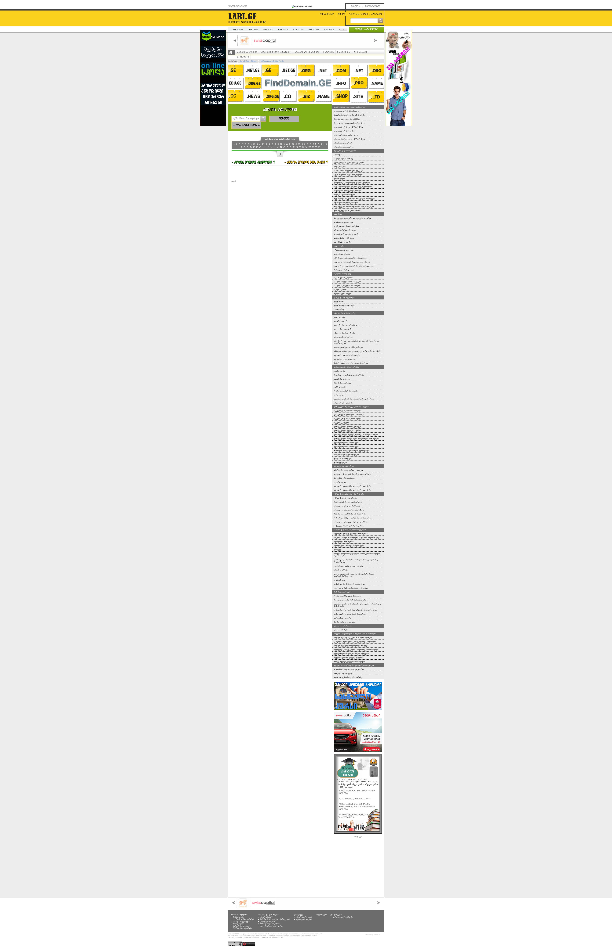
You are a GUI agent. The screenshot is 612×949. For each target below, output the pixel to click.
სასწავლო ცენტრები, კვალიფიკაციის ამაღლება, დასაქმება (357, 351)
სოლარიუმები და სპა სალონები (346, 234)
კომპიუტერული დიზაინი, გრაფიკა (347, 426)
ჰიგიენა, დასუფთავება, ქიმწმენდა (347, 119)
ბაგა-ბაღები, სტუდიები (343, 278)
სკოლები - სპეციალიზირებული (346, 325)
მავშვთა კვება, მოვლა (342, 293)
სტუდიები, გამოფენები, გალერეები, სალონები (352, 486)
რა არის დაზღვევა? (304, 917)
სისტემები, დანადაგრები (343, 147)
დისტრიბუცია (339, 580)
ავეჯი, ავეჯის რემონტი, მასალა (346, 111)
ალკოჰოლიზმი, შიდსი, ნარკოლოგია (348, 174)
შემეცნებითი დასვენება (343, 383)
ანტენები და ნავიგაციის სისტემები (347, 411)
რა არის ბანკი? (266, 917)
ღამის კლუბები (340, 387)
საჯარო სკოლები (341, 321)
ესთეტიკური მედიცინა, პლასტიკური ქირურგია (352, 218)
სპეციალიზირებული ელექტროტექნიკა (349, 139)
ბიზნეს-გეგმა (238, 917)
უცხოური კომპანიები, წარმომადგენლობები (351, 588)
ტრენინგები (361, 52)
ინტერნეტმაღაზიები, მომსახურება (347, 418)
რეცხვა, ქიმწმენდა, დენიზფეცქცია (347, 596)
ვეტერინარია (339, 301)
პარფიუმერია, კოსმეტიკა (344, 238)
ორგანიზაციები (340, 482)
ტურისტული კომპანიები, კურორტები (349, 375)
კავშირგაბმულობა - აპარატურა (346, 442)
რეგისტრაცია (372, 6)
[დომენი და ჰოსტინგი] (306, 103)
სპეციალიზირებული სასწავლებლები (348, 347)
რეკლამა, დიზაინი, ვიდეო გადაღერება (349, 657)
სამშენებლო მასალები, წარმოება (347, 506)
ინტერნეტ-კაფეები (341, 422)
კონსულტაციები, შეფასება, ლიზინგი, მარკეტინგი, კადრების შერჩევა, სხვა (354, 575)
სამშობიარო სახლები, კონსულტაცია (348, 170)
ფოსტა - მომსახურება (342, 458)
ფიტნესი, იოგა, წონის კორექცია (346, 226)
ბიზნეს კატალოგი (366, 29)
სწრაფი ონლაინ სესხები (270, 924)
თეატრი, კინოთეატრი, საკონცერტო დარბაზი (352, 474)
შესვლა (355, 6)
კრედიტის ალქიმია (267, 921)
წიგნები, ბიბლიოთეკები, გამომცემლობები (351, 363)
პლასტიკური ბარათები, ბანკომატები (349, 545)
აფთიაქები (338, 155)
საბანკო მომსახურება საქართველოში (275, 919)
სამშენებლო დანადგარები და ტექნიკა (349, 510)
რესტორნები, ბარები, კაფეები (346, 391)
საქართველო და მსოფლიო (275, 52)
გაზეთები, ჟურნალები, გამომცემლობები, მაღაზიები (355, 641)
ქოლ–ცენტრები (340, 462)
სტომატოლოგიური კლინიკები (346, 202)
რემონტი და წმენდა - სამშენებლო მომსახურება (353, 518)
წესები (341, 14)
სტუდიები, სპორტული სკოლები (347, 355)
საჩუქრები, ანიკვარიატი (343, 143)
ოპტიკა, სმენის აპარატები (344, 194)
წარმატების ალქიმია (241, 926)
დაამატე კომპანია (246, 125)
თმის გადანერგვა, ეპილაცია (345, 230)
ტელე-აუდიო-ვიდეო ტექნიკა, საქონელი (349, 123)
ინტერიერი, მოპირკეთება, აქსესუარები (349, 115)
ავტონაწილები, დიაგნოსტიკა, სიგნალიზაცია (352, 262)
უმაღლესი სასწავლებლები (344, 333)
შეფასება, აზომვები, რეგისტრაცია (348, 502)
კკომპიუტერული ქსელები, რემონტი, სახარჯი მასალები (356, 434)
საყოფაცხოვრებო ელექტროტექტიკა (348, 127)
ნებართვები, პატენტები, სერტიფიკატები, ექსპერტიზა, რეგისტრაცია (356, 561)
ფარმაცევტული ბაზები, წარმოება (347, 210)
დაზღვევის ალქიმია (304, 919)
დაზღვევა (328, 52)
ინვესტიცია (343, 52)
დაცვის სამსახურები (342, 630)
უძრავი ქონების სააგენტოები (345, 498)
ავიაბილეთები (339, 371)
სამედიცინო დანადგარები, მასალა (347, 190)
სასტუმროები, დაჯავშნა (343, 403)
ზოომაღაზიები (340, 309)
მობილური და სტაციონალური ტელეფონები (351, 450)
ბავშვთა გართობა (341, 289)
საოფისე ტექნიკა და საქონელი (346, 135)
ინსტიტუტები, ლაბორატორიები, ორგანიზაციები (354, 206)
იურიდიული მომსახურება (344, 541)
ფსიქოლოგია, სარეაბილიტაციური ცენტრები (352, 182)
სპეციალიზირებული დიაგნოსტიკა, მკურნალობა (353, 186)
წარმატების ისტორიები (242, 928)
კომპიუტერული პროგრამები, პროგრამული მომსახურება (356, 438)
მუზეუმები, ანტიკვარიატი (344, 478)
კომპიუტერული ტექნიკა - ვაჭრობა (347, 430)
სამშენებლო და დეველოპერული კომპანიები (351, 522)
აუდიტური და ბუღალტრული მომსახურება (351, 533)
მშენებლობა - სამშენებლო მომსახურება (350, 514)
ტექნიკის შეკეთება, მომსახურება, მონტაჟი (351, 600)
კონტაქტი (376, 14)
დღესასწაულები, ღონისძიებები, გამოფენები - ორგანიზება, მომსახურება (357, 605)
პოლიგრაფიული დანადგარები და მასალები (351, 645)
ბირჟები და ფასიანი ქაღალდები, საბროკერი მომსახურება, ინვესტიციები (357, 554)
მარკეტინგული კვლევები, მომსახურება (349, 661)
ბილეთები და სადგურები (344, 673)
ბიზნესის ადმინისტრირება (243, 919)
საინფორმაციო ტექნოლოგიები (346, 454)
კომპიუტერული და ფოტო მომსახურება (349, 614)
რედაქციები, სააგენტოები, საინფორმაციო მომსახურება (356, 649)
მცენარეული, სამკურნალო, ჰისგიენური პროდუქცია (354, 198)
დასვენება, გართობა (342, 379)
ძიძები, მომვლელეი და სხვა (344, 622)
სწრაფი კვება (339, 395)
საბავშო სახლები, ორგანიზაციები (347, 281)
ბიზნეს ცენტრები (341, 570)
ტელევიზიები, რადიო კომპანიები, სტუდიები (351, 653)
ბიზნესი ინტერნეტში (241, 921)
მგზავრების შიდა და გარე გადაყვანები (349, 669)
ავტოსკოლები (339, 317)
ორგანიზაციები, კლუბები (344, 250)
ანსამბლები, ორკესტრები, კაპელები (348, 470)
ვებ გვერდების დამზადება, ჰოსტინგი (349, 414)
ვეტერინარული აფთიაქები (344, 305)
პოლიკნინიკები (340, 166)
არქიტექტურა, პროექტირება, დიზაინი (349, 526)
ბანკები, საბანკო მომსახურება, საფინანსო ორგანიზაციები (357, 537)
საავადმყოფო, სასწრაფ (343, 159)
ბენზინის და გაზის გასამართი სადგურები (350, 258)
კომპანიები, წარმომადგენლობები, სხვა (349, 584)
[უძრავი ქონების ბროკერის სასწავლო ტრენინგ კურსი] (358, 709)
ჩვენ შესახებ (327, 14)
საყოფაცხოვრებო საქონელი (345, 131)
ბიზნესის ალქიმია (247, 52)
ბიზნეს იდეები (238, 924)
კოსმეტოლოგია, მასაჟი (343, 222)
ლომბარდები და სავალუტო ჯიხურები (349, 566)
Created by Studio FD (373, 934)
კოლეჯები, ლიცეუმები (343, 329)
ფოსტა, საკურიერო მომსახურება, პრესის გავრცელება (355, 610)
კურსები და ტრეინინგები (343, 917)
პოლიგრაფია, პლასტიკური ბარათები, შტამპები (353, 637)
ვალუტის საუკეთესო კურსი (271, 926)
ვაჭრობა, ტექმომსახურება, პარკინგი (348, 677)
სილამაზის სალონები (342, 242)
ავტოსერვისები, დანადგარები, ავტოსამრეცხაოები (354, 266)
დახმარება (243, 57)
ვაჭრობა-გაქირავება (342, 254)
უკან (233, 181)
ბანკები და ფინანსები (307, 52)
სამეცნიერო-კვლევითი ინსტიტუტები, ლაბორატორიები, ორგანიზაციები (356, 342)
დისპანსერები (339, 178)
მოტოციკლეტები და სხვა (344, 270)
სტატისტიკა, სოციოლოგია (345, 359)
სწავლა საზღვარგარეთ (343, 337)
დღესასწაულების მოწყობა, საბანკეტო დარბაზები (354, 399)
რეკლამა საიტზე (358, 14)
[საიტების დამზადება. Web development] (399, 125)
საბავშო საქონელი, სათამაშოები (347, 285)
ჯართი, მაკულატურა (342, 618)
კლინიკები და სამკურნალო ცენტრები (349, 163)
